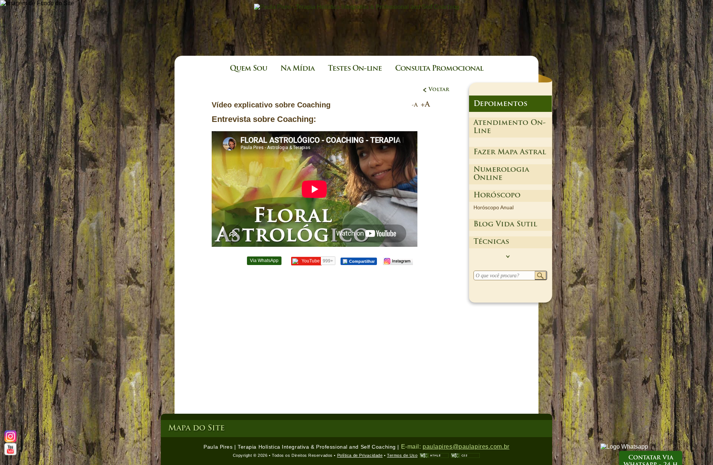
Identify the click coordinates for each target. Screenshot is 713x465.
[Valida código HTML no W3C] (434, 455)
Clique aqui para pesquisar (541, 276)
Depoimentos (500, 104)
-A (415, 105)
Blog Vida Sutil (505, 224)
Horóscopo (497, 195)
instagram (397, 261)
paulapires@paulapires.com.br (466, 446)
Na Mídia (297, 68)
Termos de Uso (402, 455)
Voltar (439, 90)
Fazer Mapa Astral (509, 152)
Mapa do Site (196, 428)
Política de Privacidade (360, 455)
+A (425, 105)
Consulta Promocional (439, 68)
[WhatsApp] (624, 446)
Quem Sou (248, 68)
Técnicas (491, 242)
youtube (10, 449)
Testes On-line (355, 68)
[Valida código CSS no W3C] (465, 455)
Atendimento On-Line (509, 127)
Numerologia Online (501, 174)
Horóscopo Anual (493, 207)
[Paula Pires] (356, 7)
